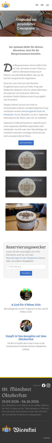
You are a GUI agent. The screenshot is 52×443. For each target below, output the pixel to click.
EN (42, 4)
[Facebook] (43, 385)
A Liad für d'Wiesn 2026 (26, 304)
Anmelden (26, 273)
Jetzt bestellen (26, 143)
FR (37, 4)
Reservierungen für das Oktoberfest (21, 258)
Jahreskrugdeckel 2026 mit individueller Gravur (24, 113)
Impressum (47, 438)
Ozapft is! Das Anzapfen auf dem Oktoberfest (26, 337)
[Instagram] (48, 385)
